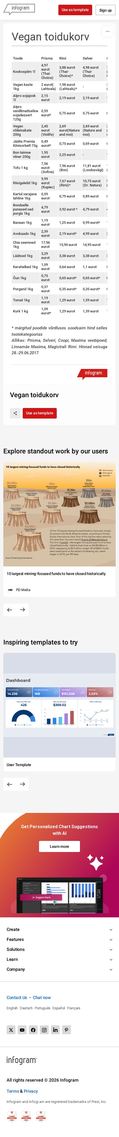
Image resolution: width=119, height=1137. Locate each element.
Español (59, 1008)
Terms (13, 1091)
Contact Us (17, 997)
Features (15, 939)
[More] (107, 31)
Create (13, 929)
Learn (12, 959)
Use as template (75, 9)
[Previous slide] (9, 610)
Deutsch (26, 1008)
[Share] (15, 413)
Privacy (31, 1091)
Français (73, 1008)
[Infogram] (19, 10)
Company (16, 969)
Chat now (42, 997)
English (12, 1008)
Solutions (15, 949)
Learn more (59, 846)
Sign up (105, 10)
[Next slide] (22, 610)
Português (42, 1008)
